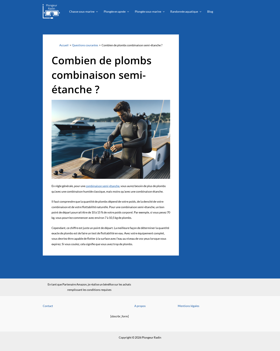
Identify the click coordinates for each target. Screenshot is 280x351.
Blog (210, 11)
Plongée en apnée (115, 11)
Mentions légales (188, 306)
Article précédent (55, 263)
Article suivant (168, 263)
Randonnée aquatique (184, 11)
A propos (140, 306)
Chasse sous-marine (81, 11)
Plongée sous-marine (148, 11)
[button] (96, 11)
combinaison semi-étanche (102, 186)
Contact (48, 306)
